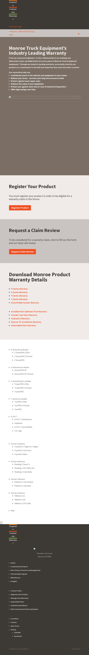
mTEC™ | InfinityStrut (23, 419)
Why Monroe (15, 578)
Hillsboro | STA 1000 (22, 503)
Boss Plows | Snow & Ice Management (25, 570)
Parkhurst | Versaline (22, 485)
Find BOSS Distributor (19, 605)
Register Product (20, 207)
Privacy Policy (76, 649)
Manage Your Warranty (19, 598)
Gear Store (15, 626)
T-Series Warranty (19, 299)
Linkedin (17, 632)
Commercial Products (19, 566)
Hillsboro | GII (19, 499)
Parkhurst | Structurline (23, 482)
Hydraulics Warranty (20, 318)
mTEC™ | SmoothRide (23, 427)
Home (13, 563)
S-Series (20, 367)
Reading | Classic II (22, 464)
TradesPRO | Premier (23, 388)
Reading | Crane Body (23, 472)
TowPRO (18, 409)
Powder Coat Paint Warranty (24, 315)
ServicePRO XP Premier (23, 374)
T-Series (19, 399)
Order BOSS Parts (17, 602)
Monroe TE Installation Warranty (26, 322)
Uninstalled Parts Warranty (23, 325)
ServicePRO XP (20, 370)
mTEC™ (14, 416)
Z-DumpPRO (19, 360)
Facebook (18, 636)
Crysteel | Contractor (22, 450)
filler (13, 510)
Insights (14, 581)
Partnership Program (19, 574)
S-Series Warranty (19, 292)
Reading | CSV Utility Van (24, 468)
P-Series (21, 381)
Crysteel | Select (20, 454)
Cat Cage (18, 431)
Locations (15, 618)
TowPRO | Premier (22, 405)
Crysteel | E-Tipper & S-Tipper (26, 446)
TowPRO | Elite (20, 401)
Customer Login (15, 26)
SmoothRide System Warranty (25, 302)
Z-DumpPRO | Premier (23, 356)
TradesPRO (19, 391)
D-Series (19, 349)
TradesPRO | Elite (21, 384)
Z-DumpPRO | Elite (22, 352)
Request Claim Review (22, 251)
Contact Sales (16, 591)
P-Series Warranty (19, 295)
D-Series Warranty (19, 288)
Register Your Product (19, 594)
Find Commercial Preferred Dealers (24, 609)
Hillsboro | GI (19, 496)
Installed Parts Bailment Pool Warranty (29, 311)
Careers (14, 622)
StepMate (18, 423)
